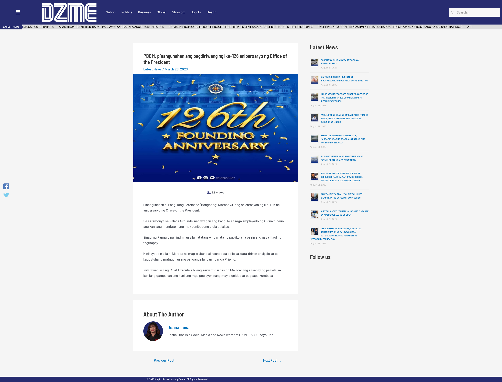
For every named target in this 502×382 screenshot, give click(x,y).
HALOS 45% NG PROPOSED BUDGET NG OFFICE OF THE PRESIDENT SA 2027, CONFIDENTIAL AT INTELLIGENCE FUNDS (235, 26)
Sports (196, 12)
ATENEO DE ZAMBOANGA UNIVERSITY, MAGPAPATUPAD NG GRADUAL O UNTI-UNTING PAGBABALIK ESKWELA (343, 139)
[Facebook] (6, 186)
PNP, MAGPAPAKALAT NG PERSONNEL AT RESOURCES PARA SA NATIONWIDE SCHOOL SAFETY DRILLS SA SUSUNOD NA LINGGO (342, 177)
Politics (126, 12)
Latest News (152, 69)
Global (161, 12)
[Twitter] (6, 195)
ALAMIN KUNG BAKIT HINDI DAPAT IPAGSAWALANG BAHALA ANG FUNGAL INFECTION (105, 26)
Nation (110, 12)
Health (211, 12)
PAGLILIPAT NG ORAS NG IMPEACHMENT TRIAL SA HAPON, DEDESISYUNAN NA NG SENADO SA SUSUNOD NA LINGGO (384, 26)
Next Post (272, 360)
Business (144, 12)
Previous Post (162, 360)
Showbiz (178, 12)
